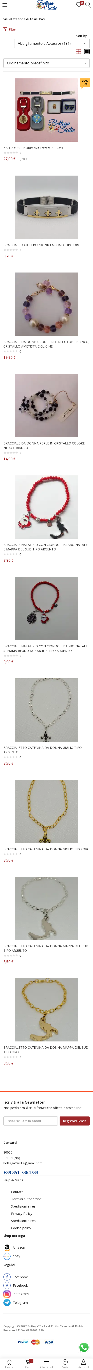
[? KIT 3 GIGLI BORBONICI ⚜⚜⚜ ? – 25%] (46, 110)
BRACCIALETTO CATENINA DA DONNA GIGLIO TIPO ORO (46, 849)
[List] (87, 51)
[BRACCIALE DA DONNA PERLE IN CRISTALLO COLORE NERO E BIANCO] (46, 405)
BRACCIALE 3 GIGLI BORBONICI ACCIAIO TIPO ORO (41, 245)
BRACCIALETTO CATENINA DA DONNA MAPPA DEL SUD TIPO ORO (45, 1049)
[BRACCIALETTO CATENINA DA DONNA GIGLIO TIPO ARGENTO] (46, 709)
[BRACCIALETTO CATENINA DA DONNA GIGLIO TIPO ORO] (46, 811)
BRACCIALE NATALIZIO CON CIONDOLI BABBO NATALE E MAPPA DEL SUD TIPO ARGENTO (45, 547)
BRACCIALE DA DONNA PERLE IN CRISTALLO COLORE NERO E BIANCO (44, 445)
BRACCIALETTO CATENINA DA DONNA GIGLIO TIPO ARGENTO (42, 749)
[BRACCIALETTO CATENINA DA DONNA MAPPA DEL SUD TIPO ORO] (46, 1009)
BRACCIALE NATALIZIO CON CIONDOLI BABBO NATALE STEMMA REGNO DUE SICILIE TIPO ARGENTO (45, 648)
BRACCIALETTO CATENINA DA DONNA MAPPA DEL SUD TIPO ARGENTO (45, 948)
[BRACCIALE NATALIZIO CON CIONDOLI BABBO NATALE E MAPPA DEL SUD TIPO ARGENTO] (46, 507)
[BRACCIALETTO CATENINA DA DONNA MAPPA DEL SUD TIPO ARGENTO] (46, 908)
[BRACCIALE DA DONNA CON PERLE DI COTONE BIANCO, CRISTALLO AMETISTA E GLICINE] (46, 304)
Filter (12, 29)
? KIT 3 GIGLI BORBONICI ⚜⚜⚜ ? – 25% (33, 148)
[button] (52, 43)
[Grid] (78, 51)
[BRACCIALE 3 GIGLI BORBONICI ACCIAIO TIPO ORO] (46, 207)
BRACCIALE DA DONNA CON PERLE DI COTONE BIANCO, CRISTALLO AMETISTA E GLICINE (46, 344)
